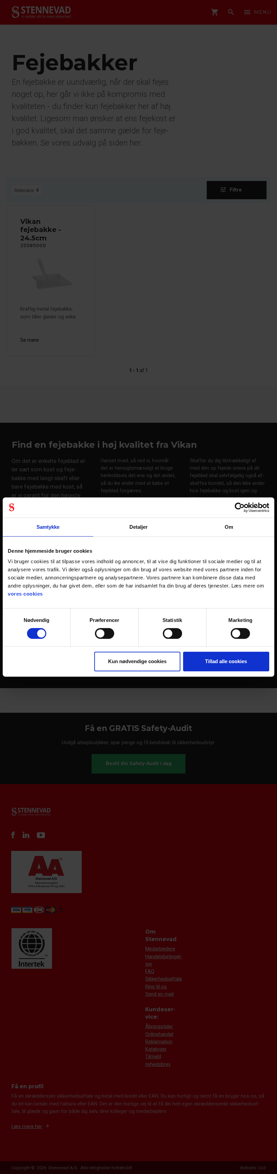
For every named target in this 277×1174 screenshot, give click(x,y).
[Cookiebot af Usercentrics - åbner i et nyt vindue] (239, 507)
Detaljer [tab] (138, 527)
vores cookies (25, 594)
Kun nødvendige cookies (137, 661)
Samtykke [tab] (48, 527)
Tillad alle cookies (226, 661)
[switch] (104, 633)
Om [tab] (229, 527)
